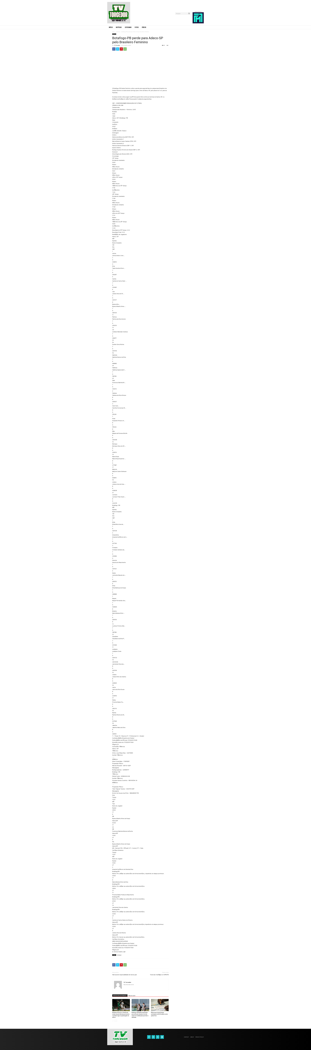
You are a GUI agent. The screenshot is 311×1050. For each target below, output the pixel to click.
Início (113, 31)
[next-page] (116, 1021)
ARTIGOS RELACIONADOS (120, 995)
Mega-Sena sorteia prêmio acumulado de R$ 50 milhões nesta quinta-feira (159, 1014)
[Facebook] (113, 49)
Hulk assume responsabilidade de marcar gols (124, 974)
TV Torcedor (117, 45)
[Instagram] (153, 1037)
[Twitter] (117, 49)
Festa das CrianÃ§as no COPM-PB (159, 974)
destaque (119, 955)
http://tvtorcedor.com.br (129, 984)
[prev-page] (113, 1021)
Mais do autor (131, 995)
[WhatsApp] (125, 49)
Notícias (118, 31)
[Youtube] (162, 1037)
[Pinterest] (121, 49)
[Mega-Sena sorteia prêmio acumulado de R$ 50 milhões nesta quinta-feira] (160, 1005)
